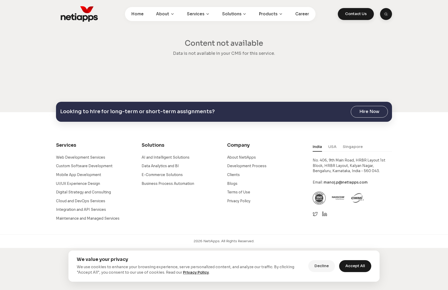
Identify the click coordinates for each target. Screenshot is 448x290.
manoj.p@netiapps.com (346, 182)
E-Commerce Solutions (162, 175)
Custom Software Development (84, 166)
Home (137, 13)
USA (332, 146)
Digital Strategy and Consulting (83, 192)
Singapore (353, 146)
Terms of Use (238, 192)
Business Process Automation (168, 183)
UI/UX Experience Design (78, 183)
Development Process (247, 166)
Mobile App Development (78, 175)
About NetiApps (241, 157)
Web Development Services (80, 157)
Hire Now (369, 111)
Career (302, 13)
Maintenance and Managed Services (88, 218)
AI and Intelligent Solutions (166, 157)
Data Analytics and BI (160, 166)
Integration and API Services (81, 209)
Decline (321, 266)
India (317, 146)
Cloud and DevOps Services (80, 201)
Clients (233, 175)
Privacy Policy (238, 201)
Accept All (355, 266)
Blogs (232, 183)
